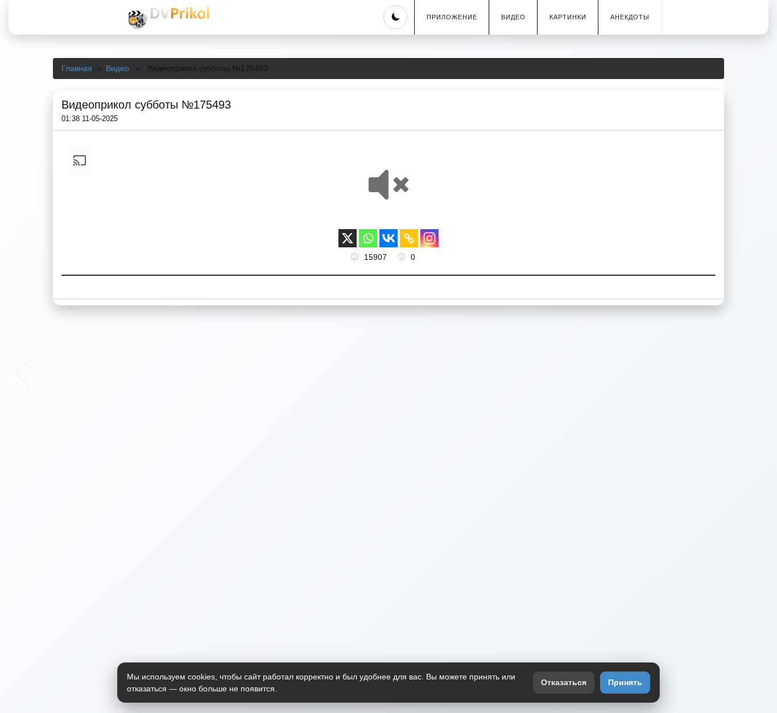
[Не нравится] (403, 257)
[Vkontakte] (388, 238)
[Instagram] (429, 238)
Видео (513, 17)
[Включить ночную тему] (395, 17)
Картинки (567, 17)
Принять (625, 682)
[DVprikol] (167, 18)
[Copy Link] (409, 238)
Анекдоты (630, 17)
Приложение (452, 17)
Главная (76, 68)
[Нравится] (356, 257)
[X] (347, 238)
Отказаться (563, 682)
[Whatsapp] (368, 238)
